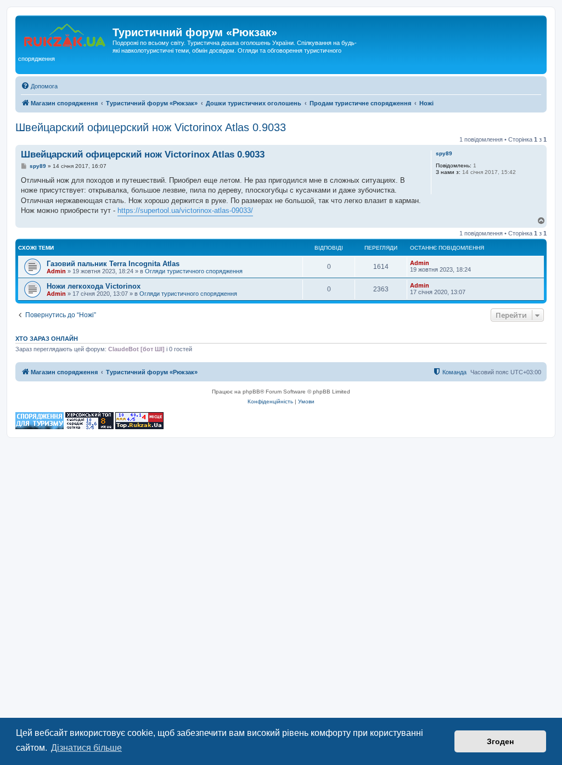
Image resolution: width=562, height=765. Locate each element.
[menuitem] (39, 86)
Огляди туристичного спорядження (194, 271)
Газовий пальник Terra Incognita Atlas (113, 264)
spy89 (444, 153)
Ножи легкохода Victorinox (93, 286)
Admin (56, 271)
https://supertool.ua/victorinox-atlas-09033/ (185, 210)
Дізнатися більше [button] (86, 747)
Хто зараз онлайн (46, 338)
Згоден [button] (500, 741)
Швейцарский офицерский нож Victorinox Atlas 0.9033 (150, 127)
